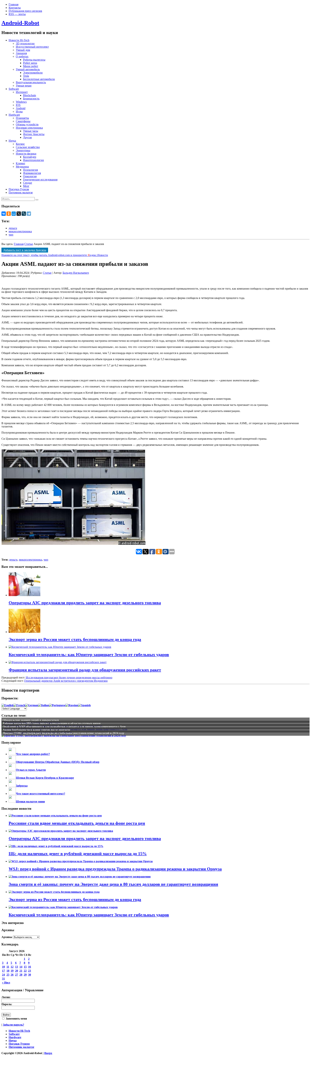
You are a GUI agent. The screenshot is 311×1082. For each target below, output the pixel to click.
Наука (12, 140)
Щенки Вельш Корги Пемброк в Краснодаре (45, 777)
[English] (7, 705)
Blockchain (29, 95)
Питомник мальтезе (21, 192)
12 (12, 966)
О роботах (22, 56)
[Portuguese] (57, 705)
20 (16, 970)
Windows (21, 101)
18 (7, 970)
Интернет (22, 92)
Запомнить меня (16, 1018)
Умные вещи (23, 85)
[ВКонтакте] (3, 213)
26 (12, 974)
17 (3, 970)
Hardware (14, 114)
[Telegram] (29, 213)
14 (20, 966)
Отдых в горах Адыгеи (31, 769)
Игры (19, 111)
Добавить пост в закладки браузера (24, 250)
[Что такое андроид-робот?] (12, 754)
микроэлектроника (20, 231)
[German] (31, 705)
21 (20, 970)
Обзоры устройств (27, 124)
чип (11, 234)
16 (29, 966)
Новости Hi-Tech (19, 40)
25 (7, 974)
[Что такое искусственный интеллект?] (12, 793)
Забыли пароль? (13, 1024)
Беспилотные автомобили (39, 79)
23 (29, 970)
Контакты (15, 7)
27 (16, 974)
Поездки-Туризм (19, 189)
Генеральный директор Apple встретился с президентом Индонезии (66, 680)
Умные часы (30, 130)
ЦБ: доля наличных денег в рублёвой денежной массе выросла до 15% (78, 853)
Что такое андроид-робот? (33, 754)
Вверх (48, 1053)
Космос (20, 143)
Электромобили (33, 72)
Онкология (30, 176)
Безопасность (31, 98)
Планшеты (22, 118)
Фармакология (32, 173)
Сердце (27, 182)
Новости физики (26, 153)
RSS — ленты (17, 14)
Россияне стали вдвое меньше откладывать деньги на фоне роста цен (77, 823)
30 (29, 974)
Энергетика (23, 150)
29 (25, 974)
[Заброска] (12, 785)
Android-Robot (20, 23)
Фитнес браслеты (33, 134)
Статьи (28, 243)
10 (3, 966)
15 (25, 966)
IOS (18, 105)
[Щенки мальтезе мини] (12, 801)
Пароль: (6, 1004)
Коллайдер (29, 156)
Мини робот (30, 66)
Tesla (26, 75)
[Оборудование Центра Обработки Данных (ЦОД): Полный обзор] (12, 761)
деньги (13, 228)
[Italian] (43, 705)
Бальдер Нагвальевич (76, 272)
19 (12, 970)
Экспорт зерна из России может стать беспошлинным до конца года (75, 899)
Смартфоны (23, 121)
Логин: (5, 997)
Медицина (22, 166)
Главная (13, 4)
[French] (19, 705)
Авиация (21, 53)
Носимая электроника (29, 127)
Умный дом (23, 49)
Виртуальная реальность (31, 82)
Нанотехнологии (33, 160)
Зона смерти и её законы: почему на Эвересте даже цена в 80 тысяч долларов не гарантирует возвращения (113, 884)
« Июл (6, 982)
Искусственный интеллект (32, 46)
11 (7, 966)
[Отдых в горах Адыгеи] (12, 769)
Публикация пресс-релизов (25, 10)
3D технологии (25, 43)
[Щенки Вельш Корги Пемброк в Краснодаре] (12, 777)
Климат (20, 163)
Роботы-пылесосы (34, 59)
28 (20, 974)
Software (14, 88)
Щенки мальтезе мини (30, 801)
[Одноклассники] (8, 213)
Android (20, 108)
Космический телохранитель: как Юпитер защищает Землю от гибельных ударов (89, 914)
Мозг (26, 186)
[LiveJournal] (24, 213)
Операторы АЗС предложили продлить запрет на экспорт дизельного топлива (85, 838)
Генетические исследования (40, 179)
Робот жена (30, 62)
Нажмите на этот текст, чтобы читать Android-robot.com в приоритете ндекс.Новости (54, 255)
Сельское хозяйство (28, 147)
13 (16, 966)
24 (3, 974)
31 (3, 978)
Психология (30, 169)
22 (25, 970)
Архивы (6, 937)
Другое (27, 137)
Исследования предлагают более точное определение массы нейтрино (69, 677)
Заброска (22, 785)
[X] (19, 213)
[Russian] (72, 705)
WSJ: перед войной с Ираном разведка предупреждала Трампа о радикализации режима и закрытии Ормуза (115, 869)
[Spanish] (84, 705)
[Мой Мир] (14, 213)
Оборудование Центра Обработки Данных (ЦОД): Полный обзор (57, 761)
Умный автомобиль (28, 69)
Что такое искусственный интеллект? (40, 793)
